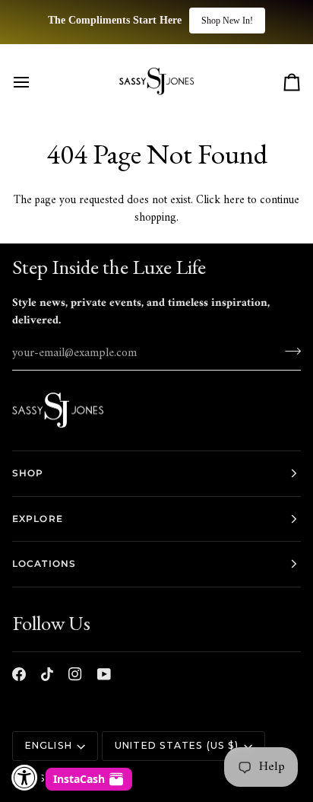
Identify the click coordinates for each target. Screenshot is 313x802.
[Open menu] (35, 82)
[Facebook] (19, 674)
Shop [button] (27, 473)
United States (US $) (177, 745)
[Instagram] (75, 674)
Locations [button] (44, 563)
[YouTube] (104, 674)
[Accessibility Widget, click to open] (25, 777)
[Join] (288, 351)
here (234, 200)
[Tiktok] (47, 674)
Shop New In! (227, 20)
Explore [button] (37, 518)
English (48, 745)
